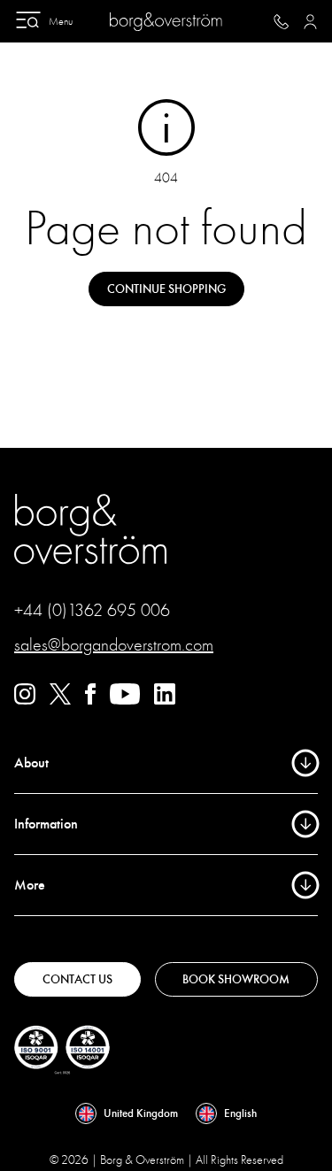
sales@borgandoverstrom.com (113, 645)
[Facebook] (90, 700)
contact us (77, 979)
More (29, 885)
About (31, 763)
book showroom (236, 979)
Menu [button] (61, 21)
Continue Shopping (166, 289)
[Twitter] (60, 700)
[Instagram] (24, 700)
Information (46, 824)
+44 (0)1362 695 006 (92, 610)
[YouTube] (125, 700)
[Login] (310, 21)
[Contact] (281, 21)
